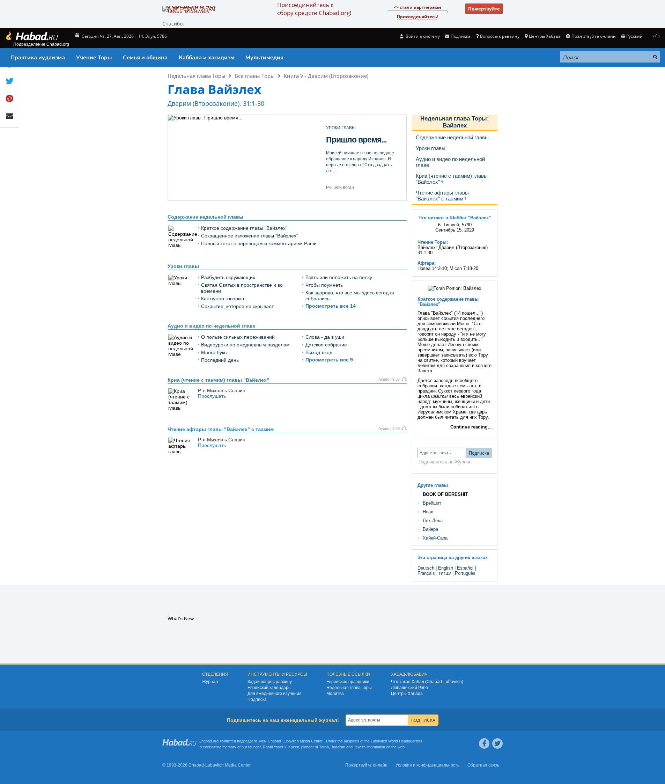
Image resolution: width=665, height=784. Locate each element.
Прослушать (212, 396)
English (445, 568)
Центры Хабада (407, 693)
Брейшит (432, 503)
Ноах (428, 511)
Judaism (338, 747)
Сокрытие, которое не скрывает (237, 306)
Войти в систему (422, 36)
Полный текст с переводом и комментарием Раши (259, 243)
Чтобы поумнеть (324, 285)
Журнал (210, 681)
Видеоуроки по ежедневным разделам (245, 344)
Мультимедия (264, 57)
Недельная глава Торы (197, 75)
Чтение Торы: (433, 242)
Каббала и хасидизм (206, 57)
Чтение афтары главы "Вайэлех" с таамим (221, 429)
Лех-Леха (433, 520)
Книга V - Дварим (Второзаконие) (326, 75)
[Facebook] (484, 743)
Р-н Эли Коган (340, 187)
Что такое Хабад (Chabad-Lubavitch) (427, 681)
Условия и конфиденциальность (427, 765)
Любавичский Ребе (409, 687)
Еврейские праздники (347, 681)
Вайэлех (455, 125)
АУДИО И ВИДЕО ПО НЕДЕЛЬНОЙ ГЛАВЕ (360, 130)
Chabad (274, 741)
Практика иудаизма (37, 57)
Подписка (257, 699)
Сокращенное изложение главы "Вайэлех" (249, 236)
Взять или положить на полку (338, 277)
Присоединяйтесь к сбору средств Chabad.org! (314, 9)
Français (426, 573)
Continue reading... (471, 427)
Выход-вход (349, 144)
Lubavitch (290, 741)
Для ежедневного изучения (274, 693)
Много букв (214, 352)
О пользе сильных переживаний (238, 337)
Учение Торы (94, 57)
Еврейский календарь (268, 687)
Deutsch (426, 568)
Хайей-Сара (435, 538)
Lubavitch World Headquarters (396, 741)
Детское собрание (326, 344)
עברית (445, 573)
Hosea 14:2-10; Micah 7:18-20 (448, 268)
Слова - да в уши (324, 337)
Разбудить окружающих (228, 277)
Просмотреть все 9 (329, 359)
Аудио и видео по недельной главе (212, 326)
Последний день (220, 360)
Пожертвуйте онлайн (593, 36)
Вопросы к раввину (499, 36)
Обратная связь (483, 765)
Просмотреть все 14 (330, 306)
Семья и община (145, 57)
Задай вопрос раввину (269, 681)
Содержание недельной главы (205, 217)
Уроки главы (183, 266)
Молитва (335, 693)
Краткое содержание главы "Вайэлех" (244, 228)
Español (465, 568)
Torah (324, 747)
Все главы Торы (255, 75)
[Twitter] (497, 743)
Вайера (430, 529)
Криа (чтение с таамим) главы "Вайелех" (218, 380)
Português (465, 573)
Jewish (359, 747)
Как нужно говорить (223, 298)
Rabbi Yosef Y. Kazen (281, 747)
